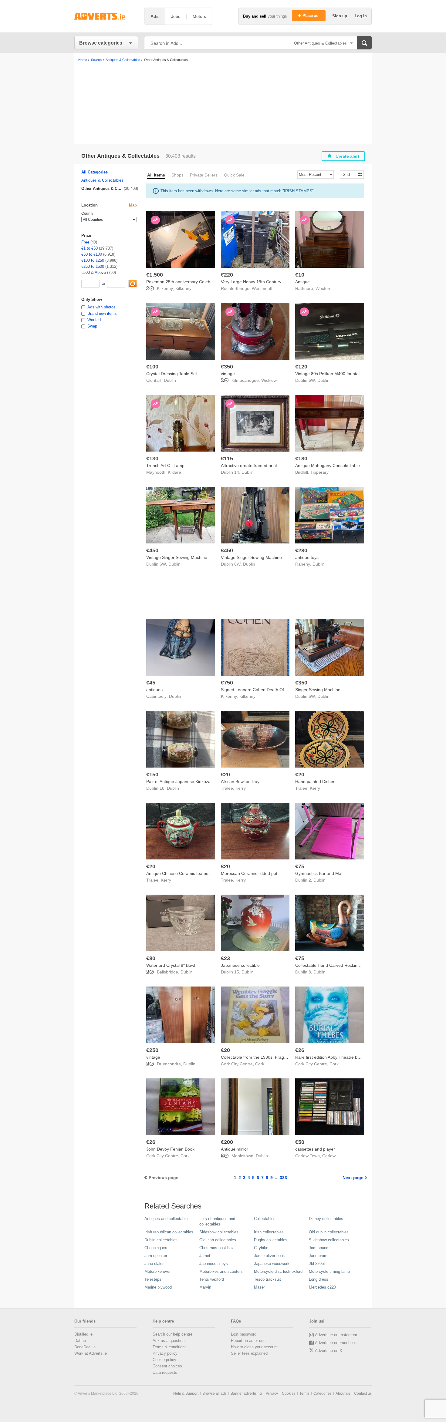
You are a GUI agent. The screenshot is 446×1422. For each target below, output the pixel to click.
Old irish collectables (217, 1240)
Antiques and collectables (167, 1218)
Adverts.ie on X (328, 1350)
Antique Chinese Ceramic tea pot (178, 873)
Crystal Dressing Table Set (171, 373)
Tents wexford (211, 1279)
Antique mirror (234, 1149)
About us (343, 1393)
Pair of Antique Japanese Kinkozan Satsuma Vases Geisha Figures (210, 781)
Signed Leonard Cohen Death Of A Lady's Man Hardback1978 (280, 689)
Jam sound (318, 1248)
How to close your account (254, 1347)
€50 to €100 (91, 254)
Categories (322, 1393)
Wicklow (269, 380)
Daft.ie (80, 1340)
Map (133, 205)
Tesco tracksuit (267, 1279)
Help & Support (185, 1393)
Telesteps (152, 1279)
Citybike (261, 1248)
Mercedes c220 (322, 1287)
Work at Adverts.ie (90, 1353)
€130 (152, 459)
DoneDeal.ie (85, 1347)
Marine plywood (158, 1287)
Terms (304, 1393)
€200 (227, 1142)
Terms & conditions (170, 1347)
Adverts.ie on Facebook (336, 1342)
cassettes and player (315, 1149)
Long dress (318, 1279)
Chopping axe (156, 1248)
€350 (227, 367)
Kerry (240, 788)
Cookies (289, 1393)
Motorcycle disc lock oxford (278, 1271)
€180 (301, 459)
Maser (259, 1287)
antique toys (307, 557)
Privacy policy (165, 1353)
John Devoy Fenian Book (170, 1149)
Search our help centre (172, 1334)
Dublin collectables (160, 1240)
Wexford (324, 288)
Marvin (205, 1287)
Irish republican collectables (168, 1232)
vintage (228, 373)
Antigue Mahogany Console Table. (328, 465)
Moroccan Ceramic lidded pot (249, 873)
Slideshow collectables (329, 1240)
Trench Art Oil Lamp (165, 465)
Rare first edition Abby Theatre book (329, 1057)
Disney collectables (326, 1218)
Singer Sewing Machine (317, 689)
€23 (225, 958)
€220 (227, 275)
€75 (299, 866)
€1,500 (154, 275)
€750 (227, 683)
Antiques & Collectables (102, 180)
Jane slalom (155, 1263)
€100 (152, 367)
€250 (152, 1050)
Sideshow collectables (218, 1232)
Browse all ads (214, 1393)
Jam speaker (155, 1255)
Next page (353, 1177)
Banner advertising (246, 1393)
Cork (259, 1063)
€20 (225, 775)
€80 (150, 958)
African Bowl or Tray (240, 781)
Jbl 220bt (317, 1263)
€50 (299, 1142)
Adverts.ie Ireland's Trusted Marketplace (106, 16)
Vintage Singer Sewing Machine (176, 557)
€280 (301, 550)
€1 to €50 (89, 248)
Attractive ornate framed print (249, 465)
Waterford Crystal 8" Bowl (170, 965)
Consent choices (167, 1366)
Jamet (204, 1255)
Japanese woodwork (271, 1263)
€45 (150, 683)
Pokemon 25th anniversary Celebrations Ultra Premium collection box (212, 281)
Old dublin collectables (329, 1232)
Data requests (165, 1372)
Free (85, 242)
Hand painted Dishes (315, 781)
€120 (301, 367)
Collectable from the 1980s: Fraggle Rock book (266, 1057)
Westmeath (263, 288)
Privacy (272, 1393)
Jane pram (318, 1255)
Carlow (329, 1155)
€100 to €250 (92, 260)
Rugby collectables (270, 1240)
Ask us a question (168, 1340)
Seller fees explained (249, 1353)
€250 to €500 (92, 266)
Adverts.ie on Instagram (336, 1335)
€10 (299, 275)
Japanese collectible (240, 965)
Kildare (174, 472)
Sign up (340, 16)
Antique (302, 281)
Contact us (363, 1393)
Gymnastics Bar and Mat (319, 873)
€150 (152, 775)
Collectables (264, 1218)
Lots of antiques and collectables (217, 1221)
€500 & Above (93, 272)
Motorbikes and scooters (221, 1271)
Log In (361, 16)
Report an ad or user (249, 1340)
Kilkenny (183, 288)
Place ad (311, 15)
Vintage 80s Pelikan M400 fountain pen (332, 373)
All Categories (94, 172)
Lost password (243, 1334)
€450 (152, 550)
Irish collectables (269, 1232)
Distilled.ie (83, 1334)
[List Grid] (349, 174)
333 (283, 1177)
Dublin (170, 380)
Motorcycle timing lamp (329, 1271)
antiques (154, 689)
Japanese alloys (213, 1263)
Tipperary (319, 472)
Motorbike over (157, 1271)
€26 (299, 1050)
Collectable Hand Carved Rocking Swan (333, 965)
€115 (227, 459)
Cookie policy (164, 1359)
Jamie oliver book (269, 1255)
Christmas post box (216, 1248)
